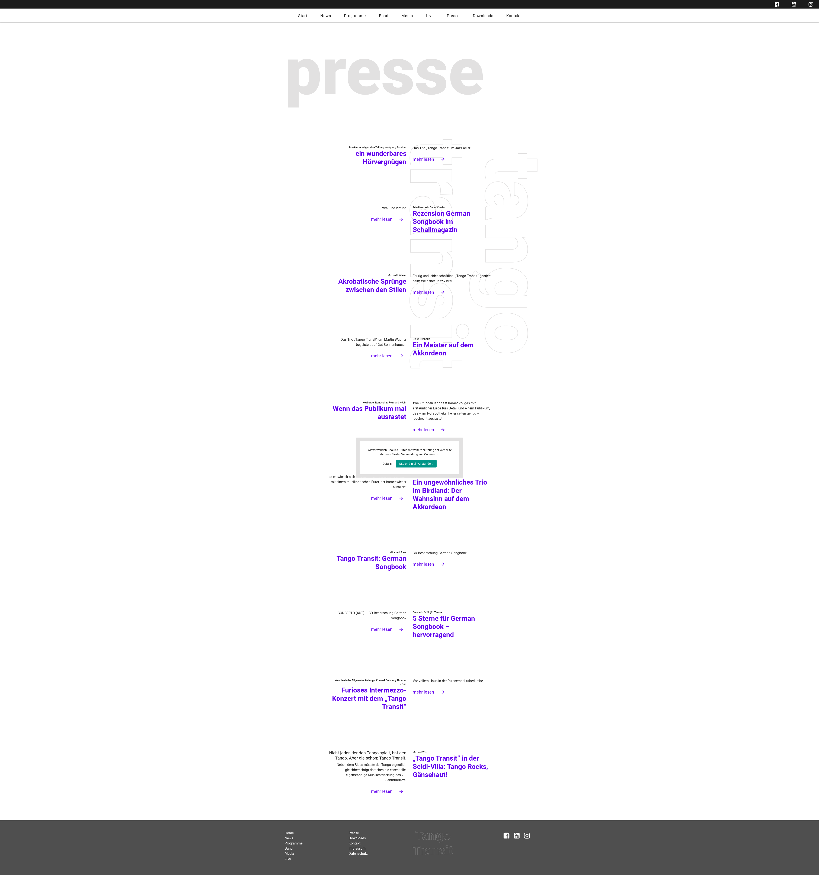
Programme (355, 15)
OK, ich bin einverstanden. (416, 463)
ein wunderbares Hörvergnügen (381, 157)
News (325, 15)
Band (383, 15)
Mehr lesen (429, 159)
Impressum (357, 848)
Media (407, 15)
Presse (453, 15)
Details (387, 463)
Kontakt (513, 15)
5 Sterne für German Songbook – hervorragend (444, 626)
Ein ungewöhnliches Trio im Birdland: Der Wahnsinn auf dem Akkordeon (450, 494)
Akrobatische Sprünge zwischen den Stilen (372, 285)
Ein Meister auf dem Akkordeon (443, 349)
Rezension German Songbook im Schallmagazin (441, 221)
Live (430, 15)
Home (289, 833)
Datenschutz (358, 854)
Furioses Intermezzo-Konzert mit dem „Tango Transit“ (369, 698)
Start (302, 15)
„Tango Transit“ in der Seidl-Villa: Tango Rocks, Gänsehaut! (450, 766)
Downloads (483, 15)
